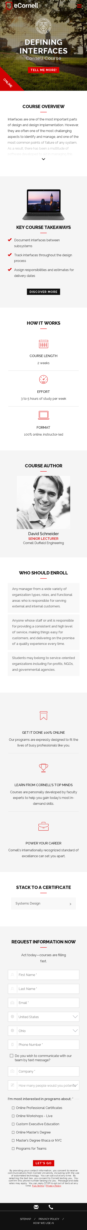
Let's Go (44, 1163)
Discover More (43, 291)
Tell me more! (44, 70)
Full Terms (38, 1185)
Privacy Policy (53, 1185)
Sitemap (25, 1218)
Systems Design (28, 903)
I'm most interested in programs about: (43, 1099)
